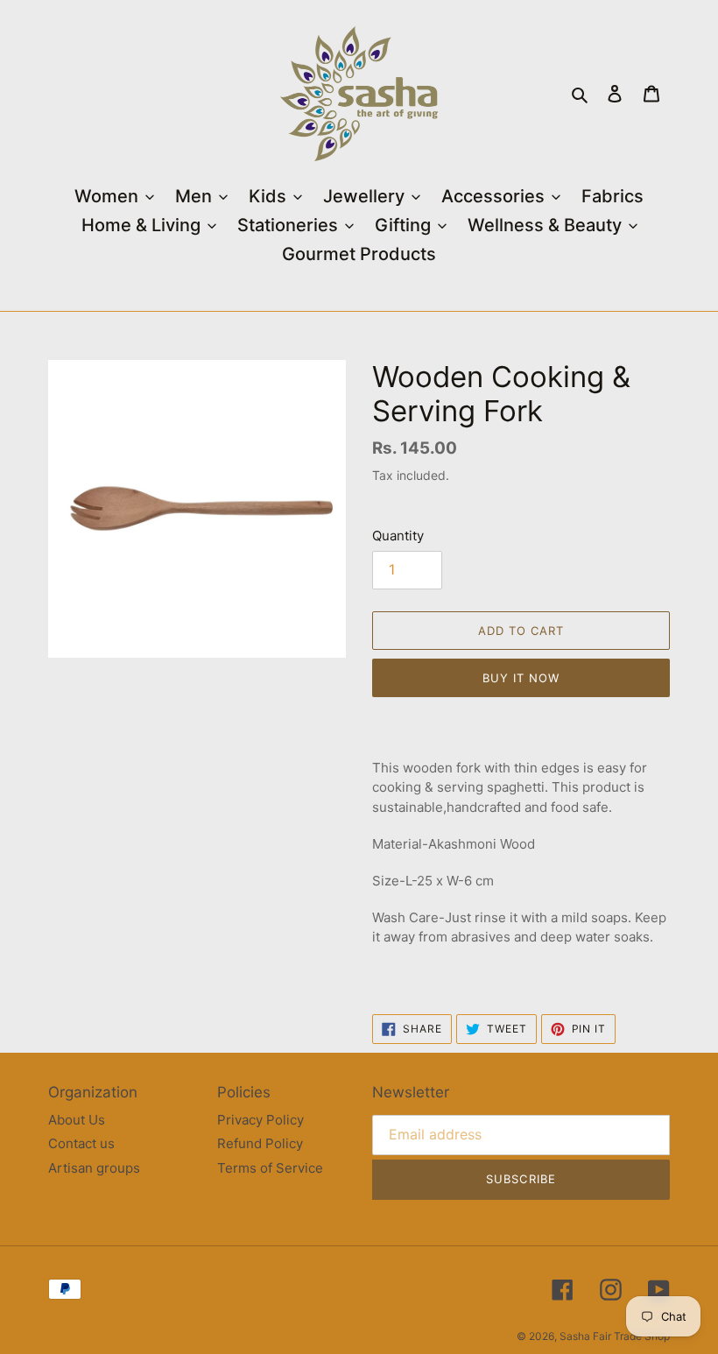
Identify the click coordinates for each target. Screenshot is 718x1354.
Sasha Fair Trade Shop (615, 1336)
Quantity (398, 535)
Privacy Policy (260, 1119)
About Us (76, 1119)
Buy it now (521, 678)
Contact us (81, 1143)
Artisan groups (94, 1168)
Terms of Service (270, 1168)
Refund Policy (260, 1143)
